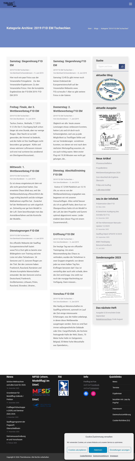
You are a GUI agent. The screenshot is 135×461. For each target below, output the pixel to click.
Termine (116, 387)
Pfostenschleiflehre (104, 163)
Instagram (94, 388)
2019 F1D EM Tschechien (19, 70)
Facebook (95, 385)
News (115, 382)
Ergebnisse (117, 393)
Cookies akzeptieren (77, 450)
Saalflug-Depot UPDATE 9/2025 (109, 234)
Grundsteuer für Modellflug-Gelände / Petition (15, 396)
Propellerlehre (101, 168)
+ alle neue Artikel (103, 190)
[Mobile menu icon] (130, 4)
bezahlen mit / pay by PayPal (121, 401)
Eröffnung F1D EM (63, 234)
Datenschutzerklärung (101, 456)
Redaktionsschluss (104, 319)
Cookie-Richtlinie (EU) (121, 420)
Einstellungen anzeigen (120, 450)
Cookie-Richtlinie (86, 456)
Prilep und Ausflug (103, 185)
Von (21, 73)
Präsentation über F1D (105, 204)
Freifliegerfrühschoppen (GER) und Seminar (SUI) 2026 (16, 410)
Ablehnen (98, 450)
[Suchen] (122, 66)
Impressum (114, 456)
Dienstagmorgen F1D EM (24, 230)
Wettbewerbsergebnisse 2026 (108, 173)
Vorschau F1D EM (63, 293)
